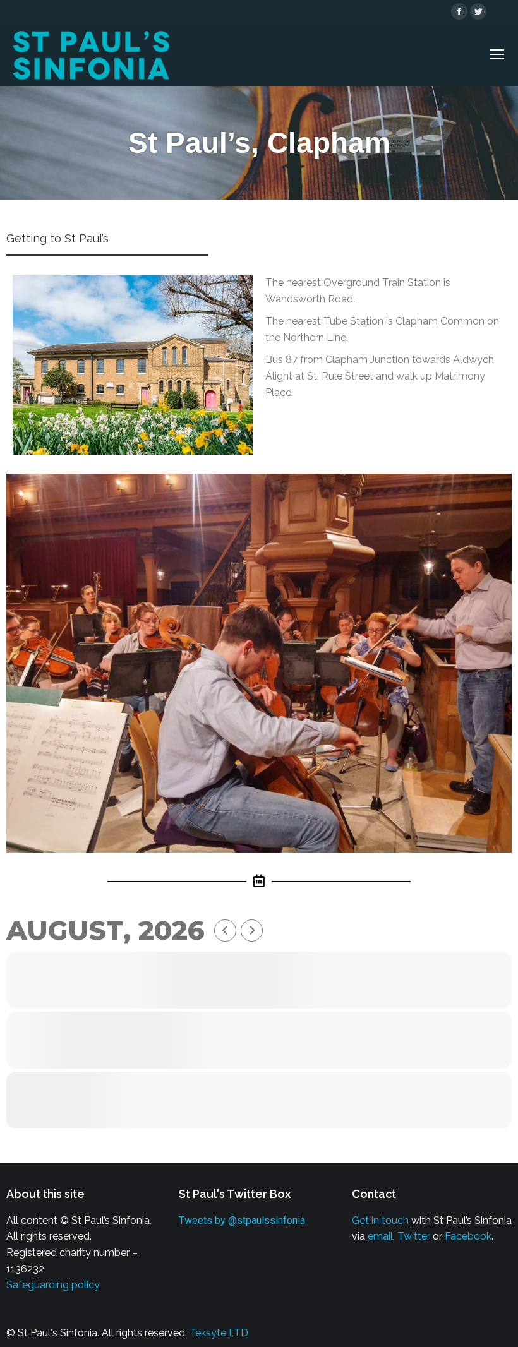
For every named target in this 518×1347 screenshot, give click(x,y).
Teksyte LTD (219, 1333)
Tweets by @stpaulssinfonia (242, 1220)
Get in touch (380, 1220)
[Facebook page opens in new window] (459, 11)
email (380, 1236)
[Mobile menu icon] (497, 54)
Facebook (468, 1236)
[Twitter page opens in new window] (478, 11)
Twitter (413, 1236)
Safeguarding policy (53, 1285)
